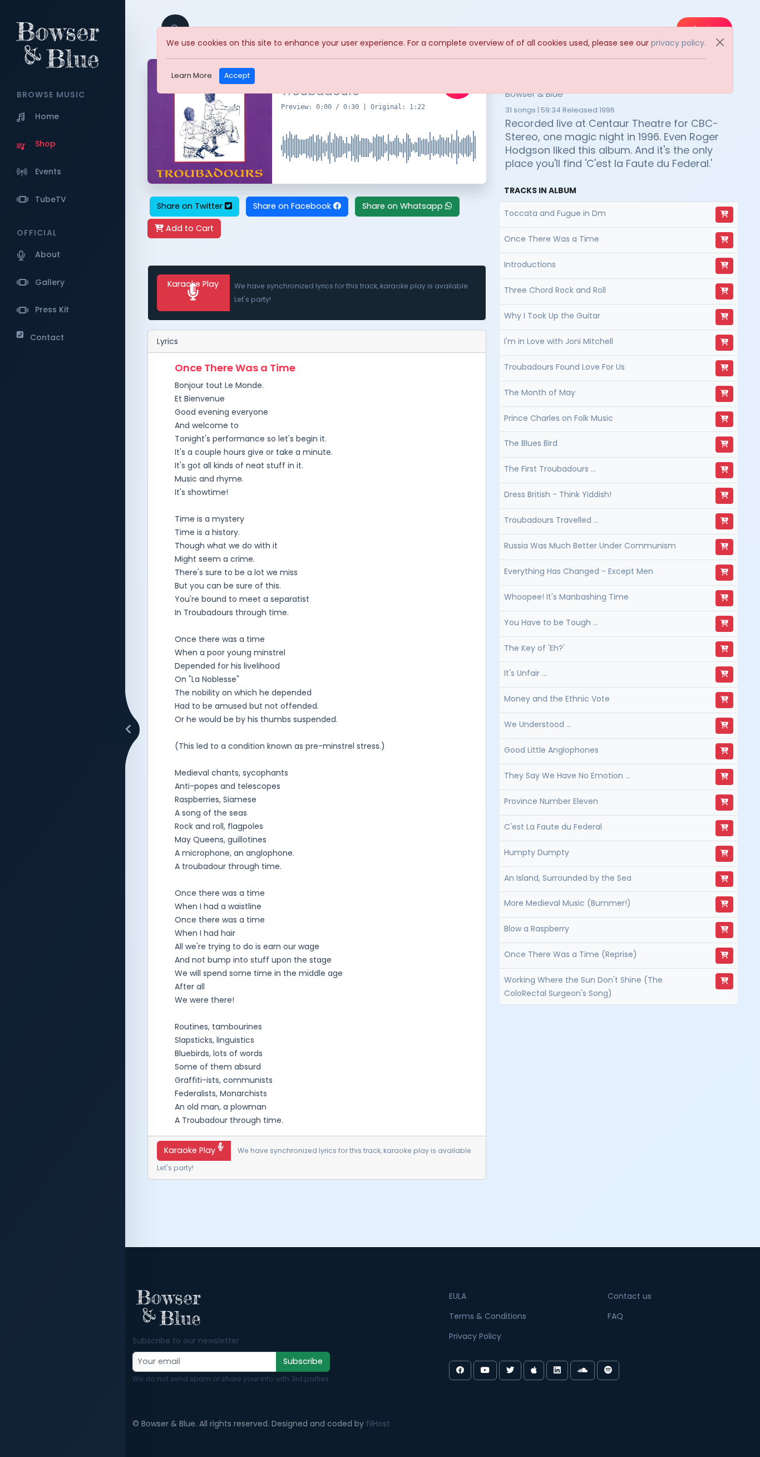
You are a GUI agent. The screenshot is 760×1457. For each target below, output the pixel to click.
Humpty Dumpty (536, 852)
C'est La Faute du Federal (553, 826)
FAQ (615, 1316)
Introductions (530, 264)
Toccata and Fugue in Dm (555, 213)
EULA (457, 1296)
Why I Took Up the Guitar (552, 315)
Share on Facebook (293, 206)
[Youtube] (485, 1371)
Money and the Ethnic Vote (557, 698)
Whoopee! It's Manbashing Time (566, 596)
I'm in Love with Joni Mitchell (558, 341)
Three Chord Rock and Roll (555, 290)
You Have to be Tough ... (551, 622)
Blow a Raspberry (536, 928)
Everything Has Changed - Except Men (578, 571)
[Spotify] (608, 1371)
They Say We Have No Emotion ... (567, 775)
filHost (378, 1423)
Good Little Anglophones (551, 750)
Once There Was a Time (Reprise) (570, 954)
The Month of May (539, 392)
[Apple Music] (534, 1371)
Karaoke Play (193, 284)
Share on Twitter (191, 206)
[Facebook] (460, 1371)
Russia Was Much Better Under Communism (590, 545)
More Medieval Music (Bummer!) (567, 903)
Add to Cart (189, 228)
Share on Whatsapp (403, 206)
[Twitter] (510, 1371)
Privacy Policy (475, 1336)
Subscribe (303, 1361)
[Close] (720, 42)
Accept (237, 75)
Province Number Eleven (551, 801)
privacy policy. (678, 42)
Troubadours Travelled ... (551, 520)
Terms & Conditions (487, 1316)
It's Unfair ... (525, 673)
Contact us (630, 1296)
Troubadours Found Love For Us (564, 366)
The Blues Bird (530, 443)
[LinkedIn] (557, 1371)
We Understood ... (537, 724)
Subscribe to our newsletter (185, 1340)
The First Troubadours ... (550, 468)
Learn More (191, 75)
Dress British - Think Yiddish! (557, 494)
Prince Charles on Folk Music (558, 418)
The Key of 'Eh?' (534, 648)
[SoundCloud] (582, 1371)
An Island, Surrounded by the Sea (567, 878)
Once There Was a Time (551, 238)
